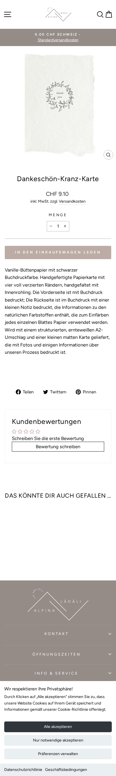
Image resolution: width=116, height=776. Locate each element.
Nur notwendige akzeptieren (58, 740)
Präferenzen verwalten (58, 753)
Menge (58, 215)
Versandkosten (72, 201)
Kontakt (56, 633)
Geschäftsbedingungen (66, 769)
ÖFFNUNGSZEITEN (56, 654)
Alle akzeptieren (58, 726)
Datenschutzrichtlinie (23, 769)
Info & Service (57, 673)
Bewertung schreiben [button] (58, 446)
